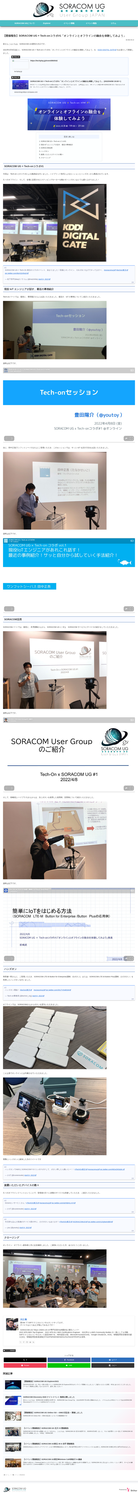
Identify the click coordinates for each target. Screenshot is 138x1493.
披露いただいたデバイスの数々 (52, 154)
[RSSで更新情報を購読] (33, 1342)
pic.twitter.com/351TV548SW (57, 990)
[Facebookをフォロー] (23, 1342)
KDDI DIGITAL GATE (106, 50)
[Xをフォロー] (20, 1342)
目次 (66, 137)
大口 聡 (23, 1319)
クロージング (46, 158)
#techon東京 (121, 270)
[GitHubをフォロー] (27, 1342)
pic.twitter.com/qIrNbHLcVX (63, 1203)
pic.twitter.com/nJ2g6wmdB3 (99, 1222)
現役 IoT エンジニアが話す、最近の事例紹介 (57, 145)
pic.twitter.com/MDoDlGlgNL (111, 1169)
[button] (112, 1365)
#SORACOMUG (79, 1222)
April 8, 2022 (43, 279)
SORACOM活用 (46, 148)
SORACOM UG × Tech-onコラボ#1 (53, 141)
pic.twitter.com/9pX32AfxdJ (16, 273)
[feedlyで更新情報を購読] (30, 1342)
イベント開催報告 (10, 1350)
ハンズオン (45, 151)
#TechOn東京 (80, 1169)
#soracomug (109, 270)
